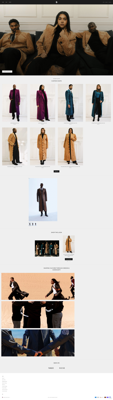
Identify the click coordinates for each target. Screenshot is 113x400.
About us (3, 384)
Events (10, 2)
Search (3, 378)
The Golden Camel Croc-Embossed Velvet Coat (14, 166)
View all (56, 171)
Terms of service (4, 389)
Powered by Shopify (54, 397)
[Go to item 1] (30, 224)
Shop (6, 2)
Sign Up (103, 396)
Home (3, 2)
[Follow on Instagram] (2, 394)
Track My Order (4, 391)
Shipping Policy (4, 381)
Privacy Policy (4, 387)
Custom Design (4, 386)
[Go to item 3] (35, 224)
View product (68, 259)
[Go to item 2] (33, 224)
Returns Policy (4, 383)
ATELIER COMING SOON (7, 71)
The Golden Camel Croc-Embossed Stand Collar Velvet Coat (70, 166)
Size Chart (3, 379)
